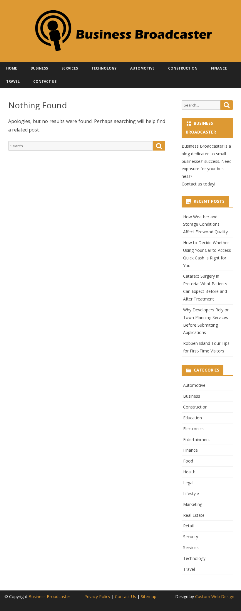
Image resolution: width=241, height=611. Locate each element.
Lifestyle (191, 493)
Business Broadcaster (49, 596)
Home (11, 68)
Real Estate (194, 515)
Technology (104, 68)
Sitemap (148, 596)
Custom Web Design (214, 596)
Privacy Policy (97, 596)
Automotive (142, 68)
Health (189, 472)
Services (69, 68)
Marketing (192, 504)
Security (190, 536)
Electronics (193, 428)
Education (192, 418)
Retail (188, 526)
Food (188, 461)
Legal (188, 482)
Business (39, 68)
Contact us (192, 184)
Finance (219, 68)
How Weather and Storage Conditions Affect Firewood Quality (205, 224)
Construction (183, 68)
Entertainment (196, 439)
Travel (13, 81)
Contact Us (44, 81)
